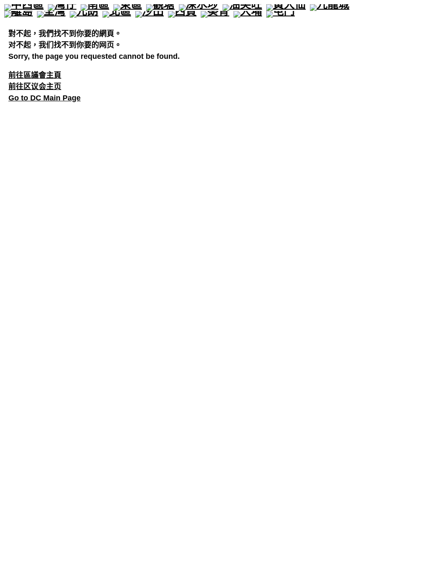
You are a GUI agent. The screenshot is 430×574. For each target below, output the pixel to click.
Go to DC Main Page (44, 98)
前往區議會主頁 (34, 75)
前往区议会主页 (34, 86)
